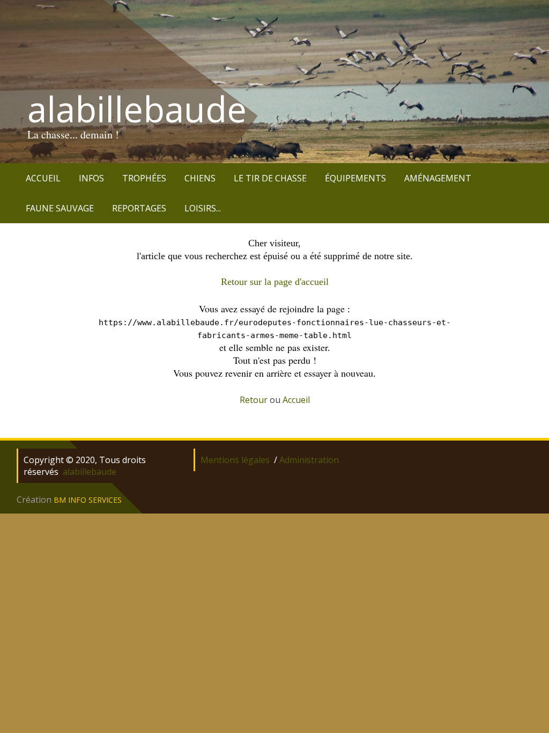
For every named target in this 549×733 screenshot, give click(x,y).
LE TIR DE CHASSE (270, 178)
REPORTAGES (139, 208)
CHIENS (200, 178)
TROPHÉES (144, 178)
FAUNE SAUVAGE (60, 208)
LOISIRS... (202, 208)
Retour (254, 400)
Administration (309, 460)
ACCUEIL (43, 178)
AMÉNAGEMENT (437, 178)
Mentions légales (235, 460)
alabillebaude (137, 109)
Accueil (296, 400)
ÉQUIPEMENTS (355, 178)
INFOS (91, 178)
